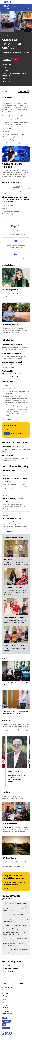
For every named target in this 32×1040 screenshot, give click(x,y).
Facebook (6, 1003)
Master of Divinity (8, 971)
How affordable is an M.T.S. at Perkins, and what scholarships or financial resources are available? (15, 950)
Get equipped (7, 590)
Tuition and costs (9, 446)
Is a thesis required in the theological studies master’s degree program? (14, 933)
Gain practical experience (11, 562)
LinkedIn (5, 1009)
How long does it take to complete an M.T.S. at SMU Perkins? (16, 944)
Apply (16, 59)
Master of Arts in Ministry (10, 968)
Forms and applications (8, 377)
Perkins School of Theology (8, 7)
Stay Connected (7, 1013)
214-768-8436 (5, 994)
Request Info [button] (22, 91)
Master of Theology (8, 965)
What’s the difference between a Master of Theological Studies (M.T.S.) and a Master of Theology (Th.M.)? (15, 908)
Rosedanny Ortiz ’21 (10, 289)
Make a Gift (6, 1028)
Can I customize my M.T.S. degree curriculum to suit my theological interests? (14, 915)
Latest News (6, 1011)
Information (6, 1021)
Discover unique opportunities (12, 648)
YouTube (5, 1007)
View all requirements (8, 419)
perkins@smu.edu (7, 996)
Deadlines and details (11, 344)
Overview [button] (4, 91)
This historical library (9, 827)
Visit (4, 1024)
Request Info (6, 59)
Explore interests (8, 620)
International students (12, 353)
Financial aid (7, 455)
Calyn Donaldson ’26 (11, 324)
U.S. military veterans (8, 374)
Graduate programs (7, 35)
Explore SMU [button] (27, 2)
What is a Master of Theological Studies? (16, 903)
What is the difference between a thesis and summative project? (15, 939)
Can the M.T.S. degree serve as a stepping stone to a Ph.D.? (15, 920)
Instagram (6, 1005)
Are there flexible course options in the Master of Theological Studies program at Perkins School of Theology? (14, 927)
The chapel (6, 862)
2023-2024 (16, 187)
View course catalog (7, 531)
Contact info (18, 374)
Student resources (22, 377)
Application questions (11, 362)
